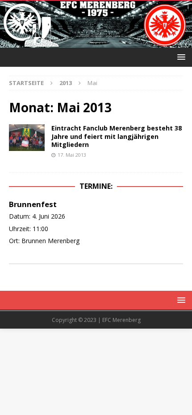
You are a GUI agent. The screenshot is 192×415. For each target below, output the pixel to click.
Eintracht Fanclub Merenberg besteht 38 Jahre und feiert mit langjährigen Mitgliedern (116, 136)
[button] (180, 57)
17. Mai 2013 (72, 154)
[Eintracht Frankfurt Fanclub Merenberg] (96, 42)
